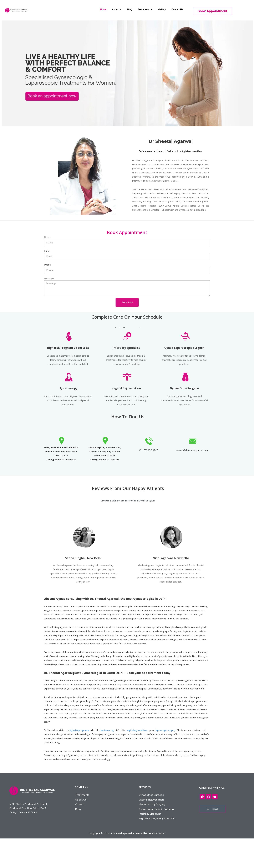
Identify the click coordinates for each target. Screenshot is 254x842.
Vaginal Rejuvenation (126, 388)
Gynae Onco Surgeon (151, 795)
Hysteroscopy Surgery (152, 804)
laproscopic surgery (166, 730)
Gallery (162, 9)
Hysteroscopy (68, 388)
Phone (47, 264)
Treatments (143, 9)
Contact (80, 804)
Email (47, 250)
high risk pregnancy (79, 730)
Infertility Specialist (150, 813)
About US (81, 799)
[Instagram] (208, 796)
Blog (129, 9)
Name (47, 237)
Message (49, 278)
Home (103, 9)
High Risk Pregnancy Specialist (157, 818)
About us (116, 9)
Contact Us (177, 9)
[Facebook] (202, 796)
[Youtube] (215, 796)
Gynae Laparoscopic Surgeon (156, 809)
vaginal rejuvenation (137, 730)
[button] (212, 11)
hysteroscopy (108, 730)
